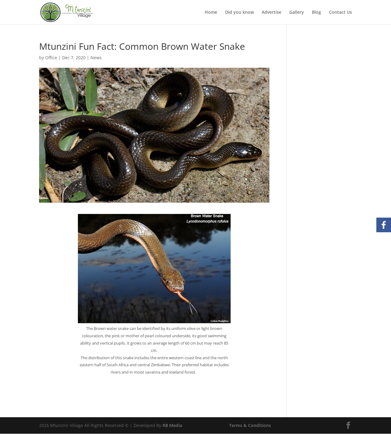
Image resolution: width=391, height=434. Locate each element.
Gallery (296, 12)
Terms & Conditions (250, 425)
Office (51, 57)
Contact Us (340, 12)
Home (211, 12)
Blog (316, 12)
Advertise (271, 12)
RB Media (172, 425)
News (96, 57)
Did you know (239, 12)
